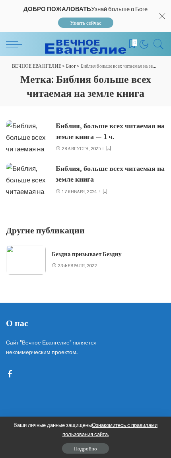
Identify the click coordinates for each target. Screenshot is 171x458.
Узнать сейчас (85, 23)
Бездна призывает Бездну (87, 254)
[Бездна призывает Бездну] (26, 260)
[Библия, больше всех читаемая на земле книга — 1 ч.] (28, 136)
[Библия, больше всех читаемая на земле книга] (28, 179)
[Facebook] (10, 374)
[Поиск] (156, 44)
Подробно (85, 448)
